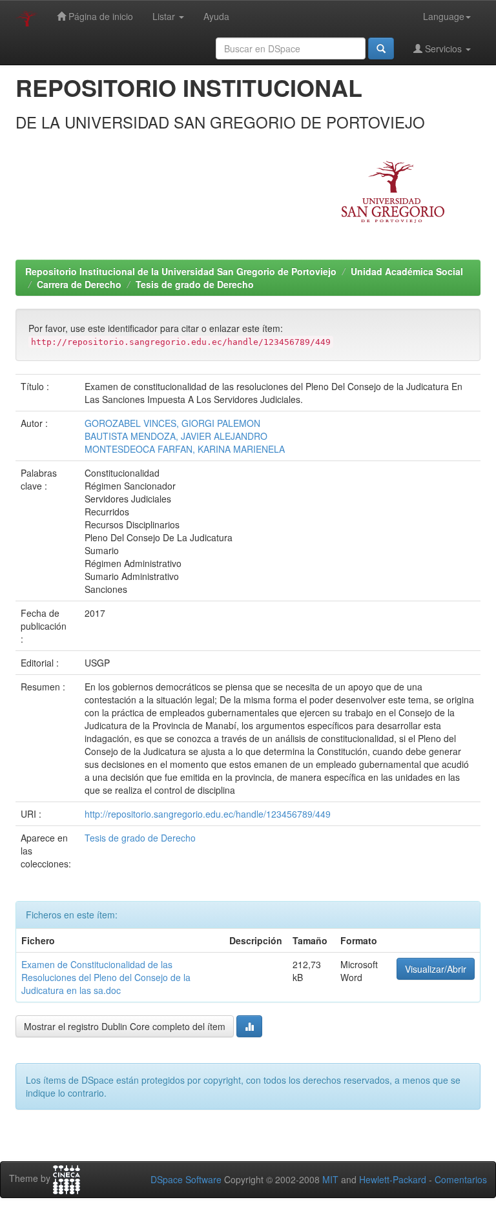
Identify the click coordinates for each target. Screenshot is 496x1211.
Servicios (443, 48)
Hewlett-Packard (392, 1179)
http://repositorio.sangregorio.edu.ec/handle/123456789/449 (208, 813)
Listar (165, 16)
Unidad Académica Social (407, 271)
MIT (330, 1179)
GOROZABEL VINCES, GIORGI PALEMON (172, 423)
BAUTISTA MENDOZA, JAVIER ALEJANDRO (176, 436)
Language (443, 16)
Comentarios (461, 1179)
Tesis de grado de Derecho (195, 284)
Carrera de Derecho (79, 284)
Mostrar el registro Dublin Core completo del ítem (124, 1026)
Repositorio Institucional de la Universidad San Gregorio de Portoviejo (180, 271)
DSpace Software (186, 1179)
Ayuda (216, 16)
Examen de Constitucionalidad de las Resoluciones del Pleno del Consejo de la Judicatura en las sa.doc (106, 977)
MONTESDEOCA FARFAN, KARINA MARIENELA (185, 448)
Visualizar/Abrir (435, 968)
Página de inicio (99, 16)
